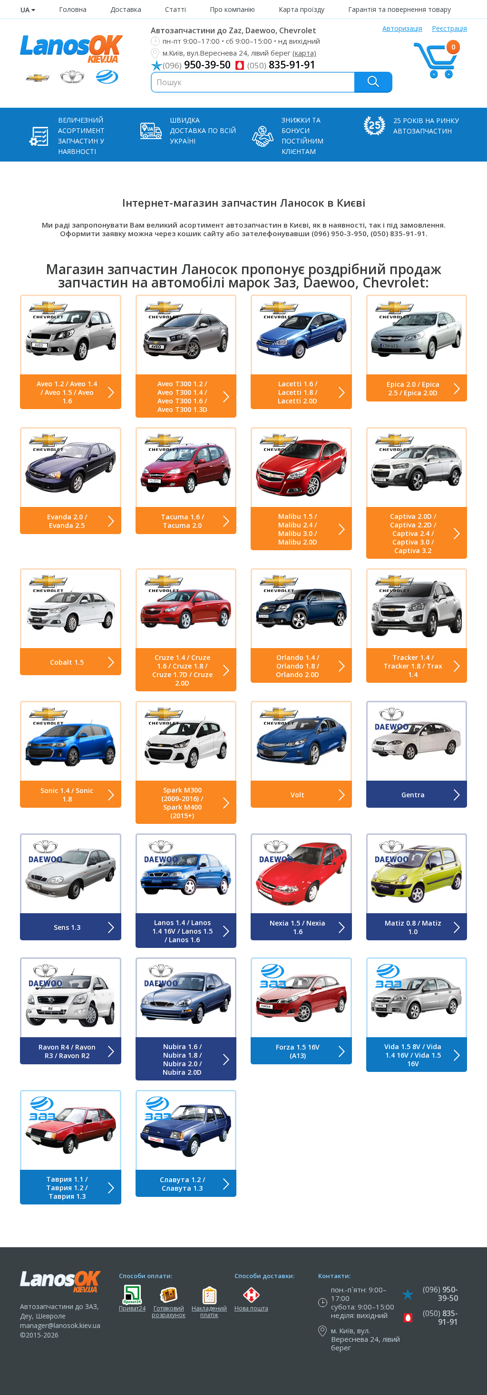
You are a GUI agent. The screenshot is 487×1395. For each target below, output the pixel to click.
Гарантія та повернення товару (399, 9)
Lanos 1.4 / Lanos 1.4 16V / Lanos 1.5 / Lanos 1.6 (182, 931)
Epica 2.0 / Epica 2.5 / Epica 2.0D (413, 388)
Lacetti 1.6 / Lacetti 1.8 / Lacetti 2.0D (297, 392)
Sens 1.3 (67, 927)
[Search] (373, 82)
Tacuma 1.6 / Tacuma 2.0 (182, 521)
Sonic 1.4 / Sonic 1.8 (66, 794)
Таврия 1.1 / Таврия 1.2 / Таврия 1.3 (67, 1188)
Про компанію (232, 9)
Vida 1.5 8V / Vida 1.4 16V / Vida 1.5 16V (412, 1055)
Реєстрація (449, 28)
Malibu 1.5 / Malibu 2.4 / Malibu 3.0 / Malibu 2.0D (297, 529)
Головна (73, 9)
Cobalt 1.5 (67, 662)
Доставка (125, 9)
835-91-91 (281, 64)
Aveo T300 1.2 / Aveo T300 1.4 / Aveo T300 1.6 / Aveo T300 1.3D (182, 397)
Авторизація (402, 28)
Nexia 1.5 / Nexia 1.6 (297, 927)
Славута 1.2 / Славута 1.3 (182, 1184)
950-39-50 (197, 64)
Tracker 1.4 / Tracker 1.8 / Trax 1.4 (412, 666)
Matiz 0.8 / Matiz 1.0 (413, 927)
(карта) (304, 52)
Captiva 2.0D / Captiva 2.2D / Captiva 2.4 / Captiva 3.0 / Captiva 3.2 (413, 533)
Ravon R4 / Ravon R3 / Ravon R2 (67, 1051)
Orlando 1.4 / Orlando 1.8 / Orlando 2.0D (297, 666)
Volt (297, 794)
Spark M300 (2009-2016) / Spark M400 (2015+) (182, 803)
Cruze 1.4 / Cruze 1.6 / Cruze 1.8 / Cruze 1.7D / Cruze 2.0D (182, 670)
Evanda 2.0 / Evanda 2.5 (67, 521)
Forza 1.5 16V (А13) (298, 1051)
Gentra (413, 794)
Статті (175, 9)
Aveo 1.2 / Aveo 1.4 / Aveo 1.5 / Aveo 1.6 (67, 392)
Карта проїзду (301, 9)
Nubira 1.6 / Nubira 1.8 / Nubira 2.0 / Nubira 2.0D (182, 1059)
